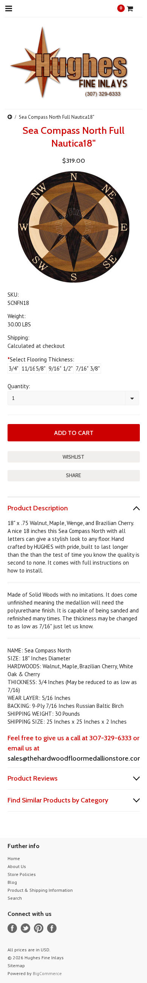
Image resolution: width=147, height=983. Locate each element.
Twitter (25, 928)
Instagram (52, 928)
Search (15, 898)
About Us (17, 866)
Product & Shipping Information (40, 890)
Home (14, 858)
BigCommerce (47, 973)
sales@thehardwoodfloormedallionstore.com (76, 758)
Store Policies (22, 874)
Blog (12, 882)
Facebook (12, 928)
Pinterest (38, 928)
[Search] (29, 8)
